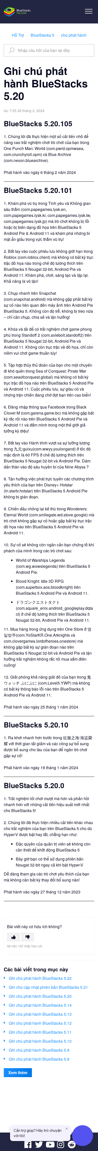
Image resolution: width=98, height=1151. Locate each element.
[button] (88, 11)
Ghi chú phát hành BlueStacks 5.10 (40, 1041)
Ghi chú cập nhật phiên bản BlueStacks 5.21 (48, 987)
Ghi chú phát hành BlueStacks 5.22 (40, 978)
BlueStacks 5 (42, 35)
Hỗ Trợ (18, 35)
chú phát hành (73, 35)
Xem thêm (17, 1072)
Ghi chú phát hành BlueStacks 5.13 (40, 1014)
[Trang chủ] (17, 12)
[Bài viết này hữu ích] (13, 937)
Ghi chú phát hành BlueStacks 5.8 (39, 1059)
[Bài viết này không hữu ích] (27, 937)
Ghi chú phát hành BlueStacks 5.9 (39, 1050)
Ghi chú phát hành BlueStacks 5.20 (40, 996)
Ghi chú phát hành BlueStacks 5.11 (40, 1032)
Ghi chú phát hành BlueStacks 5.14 (40, 1005)
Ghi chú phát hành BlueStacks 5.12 (40, 1023)
